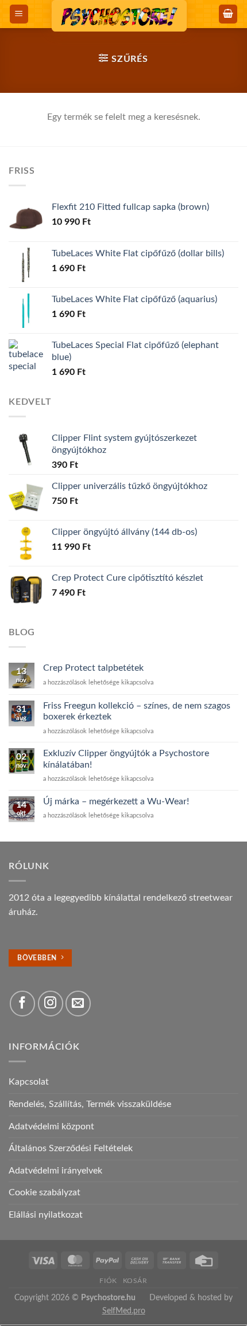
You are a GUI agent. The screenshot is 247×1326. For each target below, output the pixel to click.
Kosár (135, 1280)
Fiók (108, 1280)
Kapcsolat (29, 1081)
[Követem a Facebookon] (22, 1003)
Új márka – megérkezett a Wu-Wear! (116, 801)
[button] (19, 14)
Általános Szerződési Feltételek (71, 1148)
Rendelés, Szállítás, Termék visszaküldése (90, 1104)
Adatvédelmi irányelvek (55, 1170)
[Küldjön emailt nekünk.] (78, 1003)
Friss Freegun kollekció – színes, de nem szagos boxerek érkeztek (136, 711)
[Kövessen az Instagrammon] (50, 1003)
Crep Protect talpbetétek (93, 667)
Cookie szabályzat (44, 1192)
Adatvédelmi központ (51, 1126)
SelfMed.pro (123, 1311)
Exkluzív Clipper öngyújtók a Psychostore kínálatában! (126, 759)
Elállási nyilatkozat (46, 1214)
